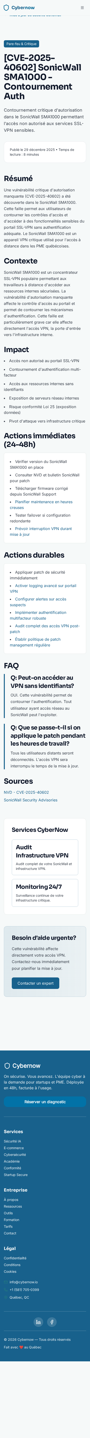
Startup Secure (16, 1175)
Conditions (12, 1265)
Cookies (10, 1271)
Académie (12, 1161)
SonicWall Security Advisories (30, 800)
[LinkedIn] (38, 1322)
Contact (10, 1233)
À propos (11, 1200)
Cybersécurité (15, 1155)
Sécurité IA (12, 1141)
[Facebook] (52, 1322)
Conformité (12, 1168)
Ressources (13, 1206)
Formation (11, 1220)
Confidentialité (15, 1258)
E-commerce (14, 1148)
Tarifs (8, 1226)
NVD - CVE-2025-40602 (26, 792)
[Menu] (82, 7)
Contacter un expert (36, 983)
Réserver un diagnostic (45, 1101)
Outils (8, 1213)
